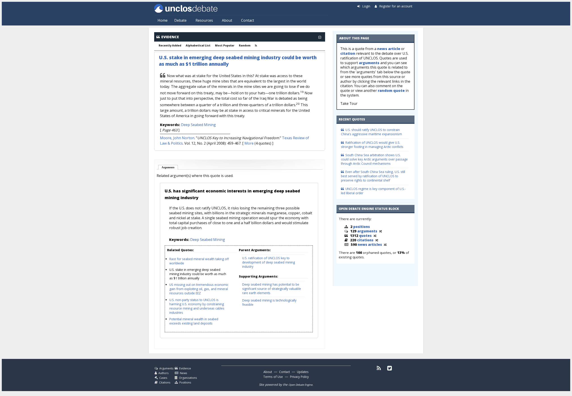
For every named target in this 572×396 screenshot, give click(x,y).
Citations (164, 382)
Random (244, 45)
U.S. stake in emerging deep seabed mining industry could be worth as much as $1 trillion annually (197, 274)
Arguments (170, 167)
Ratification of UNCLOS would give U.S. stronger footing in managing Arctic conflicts (372, 144)
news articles (370, 244)
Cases (163, 378)
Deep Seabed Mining (198, 124)
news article (388, 48)
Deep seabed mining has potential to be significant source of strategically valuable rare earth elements (271, 288)
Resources (204, 20)
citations (365, 240)
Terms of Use (273, 377)
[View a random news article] (385, 244)
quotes (365, 235)
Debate (180, 20)
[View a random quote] (374, 235)
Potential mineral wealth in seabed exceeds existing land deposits (193, 321)
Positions (185, 382)
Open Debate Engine (300, 384)
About (227, 20)
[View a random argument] (380, 231)
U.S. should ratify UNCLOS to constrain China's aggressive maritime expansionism (371, 132)
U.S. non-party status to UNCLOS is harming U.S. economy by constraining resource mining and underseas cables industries (196, 306)
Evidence (185, 368)
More (249, 143)
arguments (369, 62)
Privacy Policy (299, 377)
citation (347, 53)
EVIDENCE (170, 36)
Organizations (188, 378)
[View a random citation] (376, 240)
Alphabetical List (198, 45)
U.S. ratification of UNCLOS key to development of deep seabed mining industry (268, 262)
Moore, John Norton (177, 137)
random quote (391, 90)
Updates (303, 372)
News (183, 373)
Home (163, 20)
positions (361, 226)
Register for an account (395, 6)
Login (366, 6)
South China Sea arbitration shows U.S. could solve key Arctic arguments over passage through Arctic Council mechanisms (374, 159)
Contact (247, 20)
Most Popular (224, 45)
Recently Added (170, 45)
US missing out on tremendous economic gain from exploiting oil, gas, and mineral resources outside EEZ (198, 288)
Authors (163, 373)
